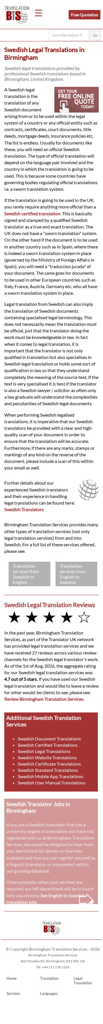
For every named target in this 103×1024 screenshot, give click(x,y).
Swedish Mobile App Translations (50, 776)
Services (13, 993)
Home (12, 978)
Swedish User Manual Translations (52, 782)
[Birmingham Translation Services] (51, 936)
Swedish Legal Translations (44, 751)
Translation (49, 978)
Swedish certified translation (32, 213)
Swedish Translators (24, 509)
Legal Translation (83, 980)
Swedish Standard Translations (48, 770)
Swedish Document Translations (49, 738)
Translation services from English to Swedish (73, 574)
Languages (49, 993)
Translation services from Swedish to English (26, 574)
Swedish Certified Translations (48, 745)
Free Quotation (84, 14)
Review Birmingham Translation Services (44, 699)
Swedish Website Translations (47, 757)
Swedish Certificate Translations (49, 763)
